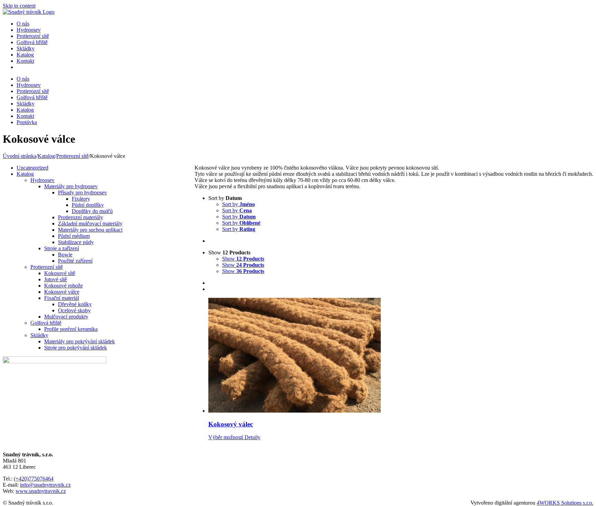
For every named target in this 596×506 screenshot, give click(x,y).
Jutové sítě (55, 279)
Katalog (25, 174)
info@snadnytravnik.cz (45, 485)
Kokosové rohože (63, 286)
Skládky (39, 335)
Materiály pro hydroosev (71, 186)
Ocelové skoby (74, 310)
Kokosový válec (230, 424)
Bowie (65, 254)
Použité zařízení (75, 261)
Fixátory (81, 199)
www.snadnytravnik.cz (41, 491)
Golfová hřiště (45, 323)
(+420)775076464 (33, 479)
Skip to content (19, 6)
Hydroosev (42, 180)
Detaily (251, 437)
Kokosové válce (61, 292)
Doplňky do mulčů (92, 211)
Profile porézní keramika (71, 329)
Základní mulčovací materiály (90, 223)
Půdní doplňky (88, 205)
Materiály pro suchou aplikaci (90, 230)
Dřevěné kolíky (75, 304)
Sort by (238, 204)
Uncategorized (32, 168)
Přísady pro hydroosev (82, 192)
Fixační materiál (61, 298)
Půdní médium (74, 236)
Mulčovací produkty (66, 317)
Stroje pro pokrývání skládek (75, 348)
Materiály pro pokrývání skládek (79, 341)
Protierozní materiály (80, 217)
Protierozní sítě (46, 267)
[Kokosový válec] (400, 356)
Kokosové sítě (59, 273)
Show (243, 259)
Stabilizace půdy (76, 242)
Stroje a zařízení (61, 248)
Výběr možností (225, 437)
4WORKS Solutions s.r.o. (565, 503)
